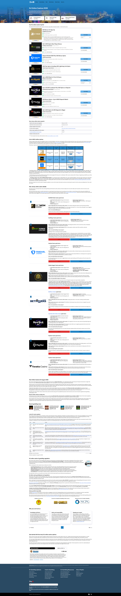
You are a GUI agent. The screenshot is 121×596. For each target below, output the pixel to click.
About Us (77, 571)
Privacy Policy (78, 575)
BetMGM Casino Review (47, 31)
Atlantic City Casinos (64, 577)
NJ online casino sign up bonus (71, 192)
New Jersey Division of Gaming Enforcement (68, 128)
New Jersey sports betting (33, 482)
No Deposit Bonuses (48, 573)
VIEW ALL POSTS (60, 548)
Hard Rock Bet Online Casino (54, 313)
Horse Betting (31, 577)
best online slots (58, 142)
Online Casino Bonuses (49, 571)
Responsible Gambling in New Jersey (52, 496)
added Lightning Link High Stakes (56, 450)
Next (90, 453)
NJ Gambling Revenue (64, 575)
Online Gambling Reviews (65, 571)
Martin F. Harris (36, 550)
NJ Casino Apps (47, 578)
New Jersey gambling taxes (64, 489)
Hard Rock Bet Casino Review (48, 89)
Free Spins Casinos (48, 574)
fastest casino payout (44, 192)
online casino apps (87, 142)
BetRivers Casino (52, 291)
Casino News (41, 559)
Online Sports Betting (33, 573)
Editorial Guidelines (79, 573)
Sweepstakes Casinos (33, 575)
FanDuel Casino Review (47, 57)
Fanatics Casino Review (47, 111)
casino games (34, 492)
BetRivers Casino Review (47, 78)
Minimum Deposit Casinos (49, 577)
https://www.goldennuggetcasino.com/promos (83, 179)
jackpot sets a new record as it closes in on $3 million (81, 435)
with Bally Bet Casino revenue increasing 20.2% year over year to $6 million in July (72, 427)
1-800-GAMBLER (45, 586)
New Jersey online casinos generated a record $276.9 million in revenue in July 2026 (58, 424)
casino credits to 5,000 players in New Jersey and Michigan (66, 438)
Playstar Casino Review (47, 101)
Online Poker (31, 574)
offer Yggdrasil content (66, 445)
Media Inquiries (79, 574)
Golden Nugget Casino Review (48, 67)
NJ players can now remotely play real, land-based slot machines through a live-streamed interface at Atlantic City (62, 431)
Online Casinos (31, 571)
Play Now (86, 34)
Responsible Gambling (64, 573)
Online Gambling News (36, 559)
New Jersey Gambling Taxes (65, 574)
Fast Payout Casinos (48, 575)
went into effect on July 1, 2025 (52, 135)
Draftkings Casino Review (47, 45)
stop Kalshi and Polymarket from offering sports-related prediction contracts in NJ (69, 442)
